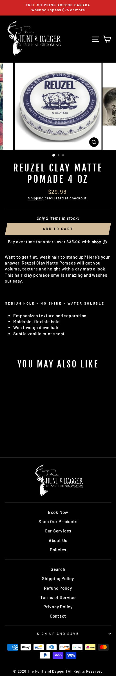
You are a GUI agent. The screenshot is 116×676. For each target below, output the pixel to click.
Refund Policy (58, 588)
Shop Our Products (58, 521)
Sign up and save (58, 633)
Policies (58, 549)
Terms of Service (57, 597)
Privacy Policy (58, 606)
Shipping (36, 198)
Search (58, 569)
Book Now (58, 512)
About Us (58, 540)
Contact (58, 615)
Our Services (58, 530)
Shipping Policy (58, 578)
